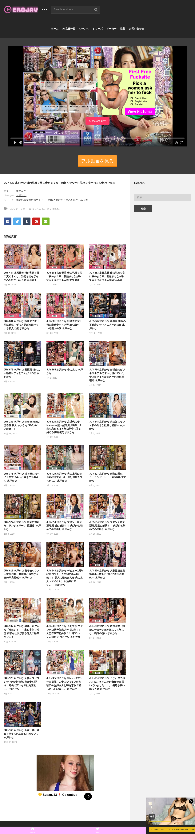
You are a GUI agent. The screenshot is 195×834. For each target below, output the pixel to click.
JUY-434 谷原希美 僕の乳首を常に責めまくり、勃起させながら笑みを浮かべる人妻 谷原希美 (21, 276)
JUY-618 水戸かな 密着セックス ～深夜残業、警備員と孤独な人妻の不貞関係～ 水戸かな (21, 574)
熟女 (44, 209)
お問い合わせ (136, 28)
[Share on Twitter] (17, 221)
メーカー (112, 28)
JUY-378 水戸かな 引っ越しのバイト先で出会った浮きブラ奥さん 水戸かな (21, 477)
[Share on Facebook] (7, 221)
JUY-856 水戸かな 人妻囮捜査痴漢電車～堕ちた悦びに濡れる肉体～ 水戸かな (107, 574)
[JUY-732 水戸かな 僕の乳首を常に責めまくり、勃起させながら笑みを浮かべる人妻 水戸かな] (22, 257)
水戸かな (21, 191)
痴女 (49, 209)
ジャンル (84, 28)
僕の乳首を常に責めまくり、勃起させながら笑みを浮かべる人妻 (52, 200)
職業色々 (57, 209)
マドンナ (21, 195)
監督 (122, 28)
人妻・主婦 (26, 209)
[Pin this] (36, 221)
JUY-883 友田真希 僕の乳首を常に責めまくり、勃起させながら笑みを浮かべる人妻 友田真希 (107, 276)
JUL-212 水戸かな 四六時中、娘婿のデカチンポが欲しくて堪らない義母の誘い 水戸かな (107, 630)
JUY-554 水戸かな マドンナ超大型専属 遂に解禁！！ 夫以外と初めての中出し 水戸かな (64, 526)
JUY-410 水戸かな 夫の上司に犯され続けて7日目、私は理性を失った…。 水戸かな (64, 477)
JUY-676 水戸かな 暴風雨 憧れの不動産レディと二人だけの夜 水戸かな (107, 325)
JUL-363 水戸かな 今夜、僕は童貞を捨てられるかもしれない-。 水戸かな (21, 734)
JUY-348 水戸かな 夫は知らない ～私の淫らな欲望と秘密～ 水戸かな (107, 425)
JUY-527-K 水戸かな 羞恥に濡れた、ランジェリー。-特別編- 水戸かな (22, 526)
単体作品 (36, 209)
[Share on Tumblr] (26, 221)
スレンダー (14, 209)
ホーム (54, 28)
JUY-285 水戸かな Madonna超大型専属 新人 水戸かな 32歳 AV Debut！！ (22, 425)
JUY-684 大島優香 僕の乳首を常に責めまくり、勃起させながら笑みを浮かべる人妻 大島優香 (64, 276)
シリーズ (98, 28)
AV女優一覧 (68, 28)
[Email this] (46, 221)
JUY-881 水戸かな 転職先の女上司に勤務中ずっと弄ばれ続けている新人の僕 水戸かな (21, 325)
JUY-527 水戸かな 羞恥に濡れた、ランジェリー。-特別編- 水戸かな (107, 477)
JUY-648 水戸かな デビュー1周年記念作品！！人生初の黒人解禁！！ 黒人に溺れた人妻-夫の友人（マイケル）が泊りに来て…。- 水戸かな (64, 577)
